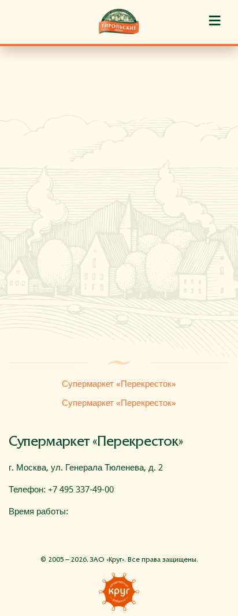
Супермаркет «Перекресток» (119, 384)
